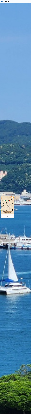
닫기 (7, 216)
